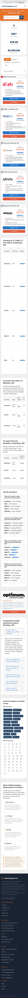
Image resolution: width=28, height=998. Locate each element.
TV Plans (7, 59)
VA (8, 770)
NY (13, 761)
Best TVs (4, 952)
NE (13, 758)
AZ (12, 744)
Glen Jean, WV (7, 737)
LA (16, 753)
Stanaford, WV (7, 713)
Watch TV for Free (6, 942)
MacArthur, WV (8, 710)
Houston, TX (5, 910)
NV (17, 758)
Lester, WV (7, 734)
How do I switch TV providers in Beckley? (12, 689)
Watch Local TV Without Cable (9, 949)
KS (8, 753)
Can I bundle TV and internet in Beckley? (12, 682)
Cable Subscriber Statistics (8, 970)
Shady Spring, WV (8, 728)
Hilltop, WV (16, 737)
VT (5, 770)
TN (12, 767)
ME (20, 753)
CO (5, 747)
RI (20, 764)
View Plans (14, 102)
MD (5, 755)
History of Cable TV (6, 975)
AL (5, 744)
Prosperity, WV (8, 716)
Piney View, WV (8, 719)
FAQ (6, 65)
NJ (4, 761)
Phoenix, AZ (5, 915)
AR (16, 744)
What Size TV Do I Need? (8, 954)
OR (13, 764)
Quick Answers (16, 62)
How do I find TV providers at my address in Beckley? (13, 632)
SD (8, 767)
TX (16, 767)
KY (12, 753)
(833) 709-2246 (14, 133)
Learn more (21, 2)
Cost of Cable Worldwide (8, 972)
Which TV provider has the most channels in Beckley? (12, 668)
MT (9, 758)
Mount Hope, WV (8, 731)
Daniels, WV (17, 719)
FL (20, 747)
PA (17, 764)
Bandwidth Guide (6, 957)
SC (5, 767)
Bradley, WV (7, 725)
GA (5, 750)
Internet (14, 59)
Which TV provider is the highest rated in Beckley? (13, 676)
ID (12, 750)
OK (9, 764)
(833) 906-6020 (14, 165)
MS (21, 755)
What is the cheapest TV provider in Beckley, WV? (13, 660)
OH (5, 764)
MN (17, 755)
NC (16, 761)
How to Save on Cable (7, 939)
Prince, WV (17, 731)
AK (8, 744)
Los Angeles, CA (6, 907)
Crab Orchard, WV (18, 716)
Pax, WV (14, 734)
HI (8, 750)
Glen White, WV (19, 728)
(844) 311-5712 (14, 195)
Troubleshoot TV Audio (7, 959)
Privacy (3, 898)
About (3, 983)
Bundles (7, 62)
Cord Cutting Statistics (7, 977)
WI (20, 770)
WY (5, 773)
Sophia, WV (7, 722)
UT (20, 767)
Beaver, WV (16, 713)
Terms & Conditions (9, 898)
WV (17, 770)
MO (5, 758)
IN (19, 750)
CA (20, 744)
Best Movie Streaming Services (9, 923)
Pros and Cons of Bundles (8, 930)
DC (16, 747)
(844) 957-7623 (14, 228)
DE (12, 747)
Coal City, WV (15, 725)
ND (20, 761)
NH (21, 758)
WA (13, 770)
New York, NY (5, 913)
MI (13, 755)
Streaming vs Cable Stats (8, 925)
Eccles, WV (14, 722)
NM (9, 761)
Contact (4, 986)
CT (8, 747)
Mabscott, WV (17, 710)
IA (4, 753)
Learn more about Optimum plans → (13, 607)
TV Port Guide (5, 962)
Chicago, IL (4, 905)
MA (9, 755)
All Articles (4, 936)
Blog (3, 989)
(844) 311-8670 (14, 99)
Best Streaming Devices (8, 928)
